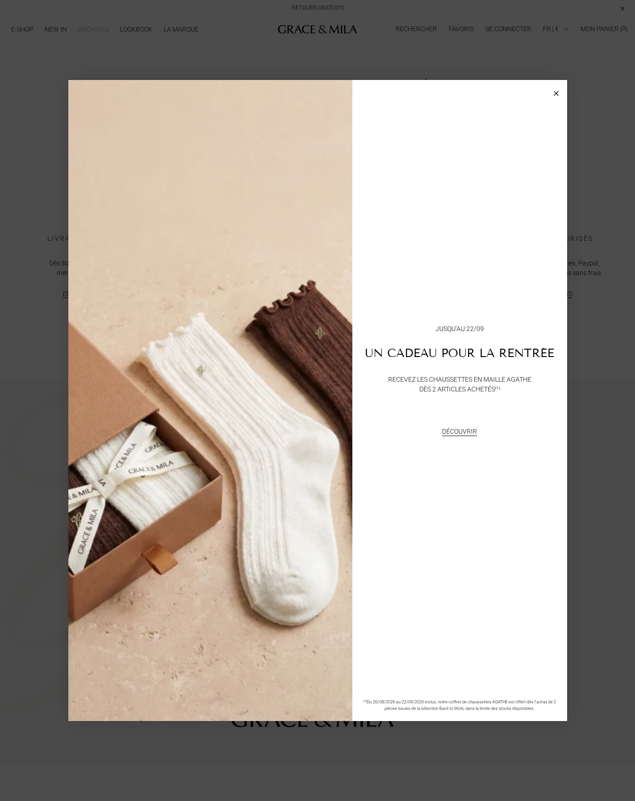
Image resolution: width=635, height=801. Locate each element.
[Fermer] (556, 91)
